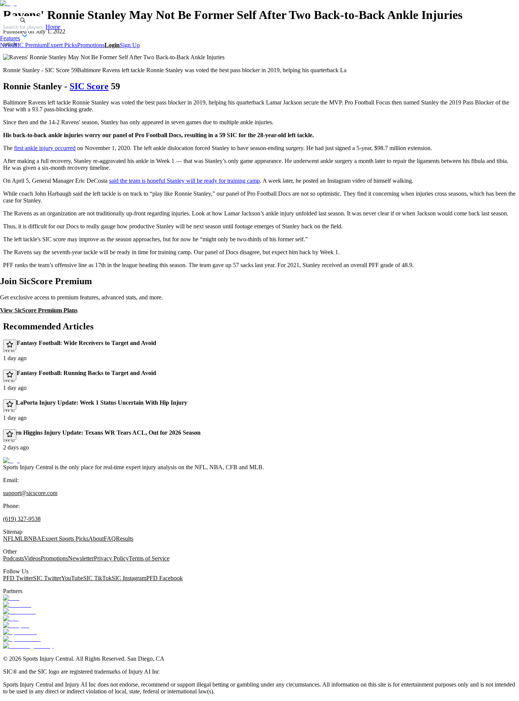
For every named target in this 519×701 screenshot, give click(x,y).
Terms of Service (149, 558)
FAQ (110, 538)
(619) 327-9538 (22, 519)
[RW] (11, 618)
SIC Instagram (129, 578)
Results (124, 538)
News (7, 45)
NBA (34, 538)
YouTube (72, 578)
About (96, 538)
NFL (9, 538)
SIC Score (89, 86)
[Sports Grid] (20, 632)
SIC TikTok (97, 578)
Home (53, 27)
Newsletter (81, 558)
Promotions (90, 45)
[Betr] (11, 598)
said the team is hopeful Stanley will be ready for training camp (184, 180)
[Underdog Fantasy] (28, 645)
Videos (32, 558)
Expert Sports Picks (65, 538)
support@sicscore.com (30, 493)
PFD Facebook (164, 578)
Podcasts (13, 558)
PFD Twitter (18, 578)
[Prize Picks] (19, 611)
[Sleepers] (16, 625)
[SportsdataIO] (22, 639)
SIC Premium (30, 45)
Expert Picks (62, 45)
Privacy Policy (111, 558)
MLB (21, 538)
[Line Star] (17, 604)
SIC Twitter (47, 578)
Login (112, 45)
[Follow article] (9, 345)
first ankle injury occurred (45, 148)
